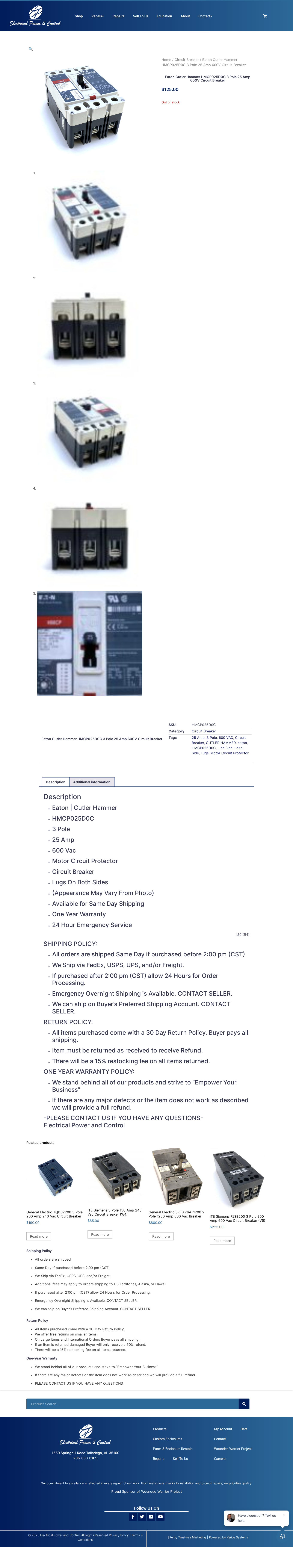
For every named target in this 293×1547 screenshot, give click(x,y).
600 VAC (226, 737)
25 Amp (198, 737)
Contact (204, 16)
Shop (79, 16)
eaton (242, 743)
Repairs (118, 16)
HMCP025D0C (204, 748)
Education (164, 16)
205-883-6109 (85, 1458)
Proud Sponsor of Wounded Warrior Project (146, 1491)
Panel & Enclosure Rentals (172, 1449)
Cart (244, 1429)
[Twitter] (142, 1517)
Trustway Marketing (192, 1537)
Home (166, 59)
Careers (219, 1459)
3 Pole (212, 737)
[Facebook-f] (133, 1517)
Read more (39, 1236)
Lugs (204, 753)
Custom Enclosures (167, 1439)
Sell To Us (140, 16)
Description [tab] (55, 782)
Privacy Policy (119, 1535)
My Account (223, 1429)
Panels (96, 16)
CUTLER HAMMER (221, 743)
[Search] (244, 1404)
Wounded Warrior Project (233, 1449)
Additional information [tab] (91, 782)
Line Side (225, 748)
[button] (31, 49)
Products (159, 1429)
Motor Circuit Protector (229, 753)
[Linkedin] (151, 1517)
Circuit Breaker (187, 59)
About (185, 16)
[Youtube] (160, 1517)
